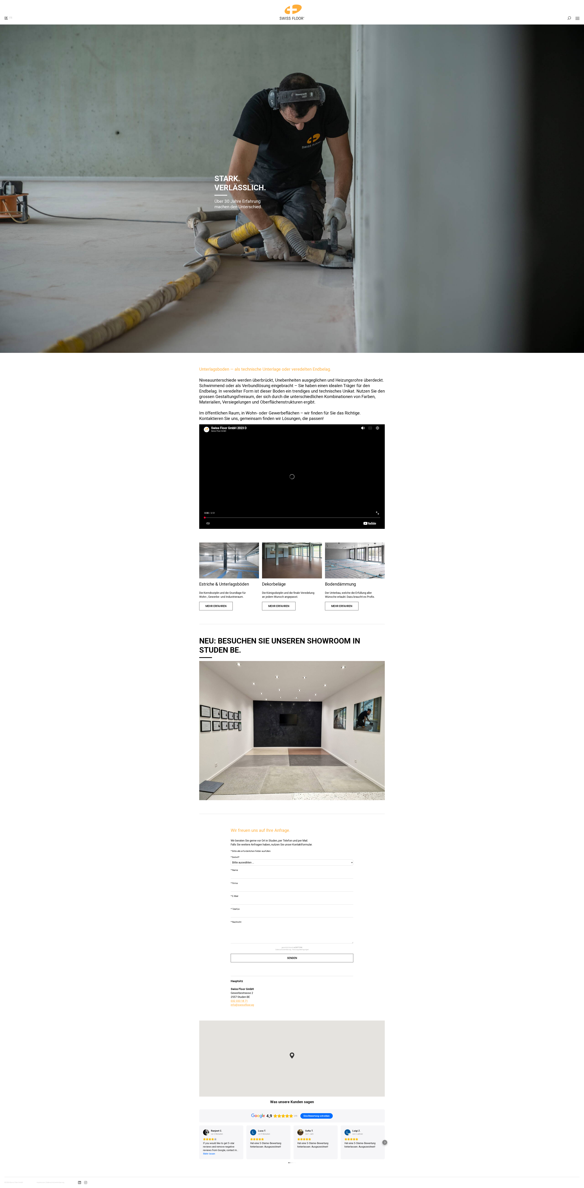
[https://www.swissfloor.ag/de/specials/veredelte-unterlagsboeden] (292, 560)
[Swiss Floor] (292, 12)
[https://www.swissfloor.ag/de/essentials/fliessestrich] (229, 560)
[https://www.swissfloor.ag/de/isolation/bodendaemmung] (355, 560)
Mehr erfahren (215, 606)
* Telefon (235, 909)
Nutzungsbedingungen (300, 949)
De (6, 17)
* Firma (234, 883)
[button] (292, 1055)
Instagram (85, 1182)
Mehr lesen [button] (209, 1153)
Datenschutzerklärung (283, 949)
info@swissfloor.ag (242, 1004)
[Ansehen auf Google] (206, 1132)
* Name (234, 870)
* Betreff (235, 857)
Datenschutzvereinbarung (55, 1182)
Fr (10, 17)
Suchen (569, 18)
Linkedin (79, 1182)
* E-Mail (234, 896)
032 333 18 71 (239, 1000)
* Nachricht (236, 922)
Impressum (41, 1182)
